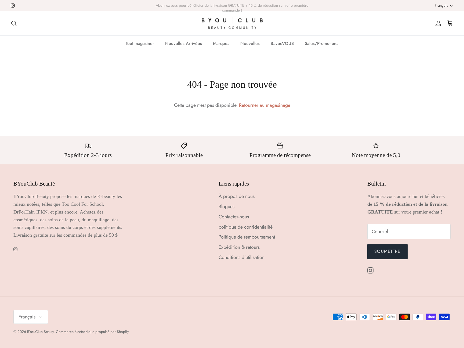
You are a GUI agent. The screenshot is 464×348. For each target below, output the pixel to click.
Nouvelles (250, 43)
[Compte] (437, 23)
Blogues (226, 206)
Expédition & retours (239, 247)
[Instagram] (13, 5)
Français (441, 5)
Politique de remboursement (247, 236)
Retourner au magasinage (264, 105)
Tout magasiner (140, 43)
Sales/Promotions (321, 43)
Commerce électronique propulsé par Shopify (92, 331)
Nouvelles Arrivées (183, 43)
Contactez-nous (234, 216)
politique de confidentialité (246, 226)
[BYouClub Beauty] (232, 23)
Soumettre (387, 251)
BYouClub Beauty (40, 331)
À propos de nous (237, 196)
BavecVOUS (282, 43)
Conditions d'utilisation (241, 257)
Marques (221, 43)
